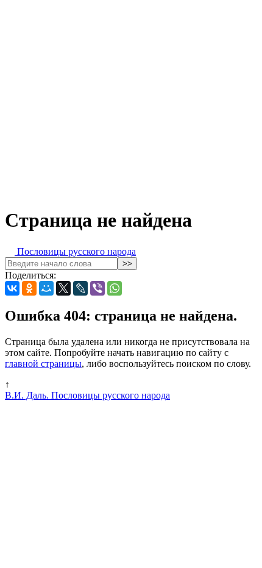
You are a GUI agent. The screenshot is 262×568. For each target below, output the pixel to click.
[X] (63, 288)
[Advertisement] (131, 100)
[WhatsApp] (114, 288)
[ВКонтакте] (12, 288)
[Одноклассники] (29, 288)
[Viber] (97, 288)
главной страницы (43, 363)
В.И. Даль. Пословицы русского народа (87, 395)
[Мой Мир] (46, 288)
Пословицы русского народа (75, 251)
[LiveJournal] (80, 288)
